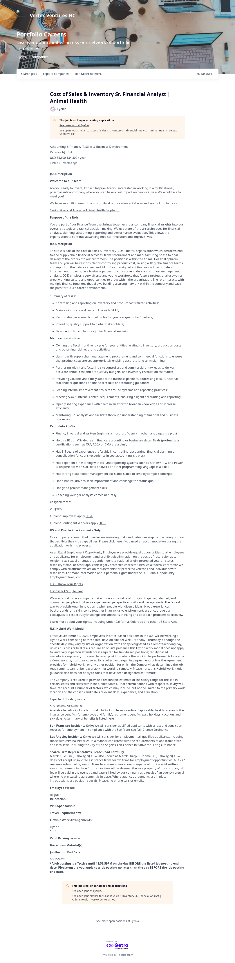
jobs (29, 74)
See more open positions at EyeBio (117, 921)
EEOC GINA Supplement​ (66, 591)
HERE (89, 516)
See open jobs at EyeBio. (74, 125)
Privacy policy (109, 954)
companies (56, 74)
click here (115, 541)
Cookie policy (126, 954)
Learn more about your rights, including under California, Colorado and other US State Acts (113, 622)
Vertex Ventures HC (52, 15)
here (110, 718)
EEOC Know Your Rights (66, 584)
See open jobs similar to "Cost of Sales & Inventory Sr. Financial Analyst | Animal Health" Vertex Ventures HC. (118, 132)
